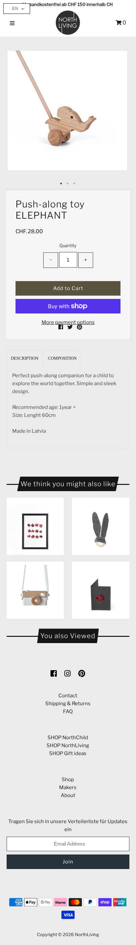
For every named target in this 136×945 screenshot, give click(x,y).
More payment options (68, 322)
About (68, 795)
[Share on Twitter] (70, 327)
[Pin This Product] (79, 327)
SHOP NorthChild (68, 738)
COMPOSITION (62, 358)
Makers (68, 787)
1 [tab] (61, 183)
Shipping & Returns (67, 704)
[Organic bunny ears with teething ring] (100, 526)
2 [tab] (68, 183)
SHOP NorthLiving (68, 745)
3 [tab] (74, 183)
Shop (68, 779)
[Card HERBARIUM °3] (100, 590)
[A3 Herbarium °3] (35, 526)
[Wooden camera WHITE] (35, 590)
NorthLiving (87, 934)
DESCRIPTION (24, 358)
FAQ (68, 711)
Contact (67, 696)
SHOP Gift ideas (67, 753)
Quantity (68, 245)
